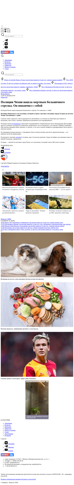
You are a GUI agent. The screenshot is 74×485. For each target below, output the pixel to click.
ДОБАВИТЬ (5, 166)
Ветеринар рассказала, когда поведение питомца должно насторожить (22, 279)
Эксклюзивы (9, 434)
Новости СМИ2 (6, 219)
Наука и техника (10, 430)
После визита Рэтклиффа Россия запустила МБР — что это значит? (60, 188)
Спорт (7, 432)
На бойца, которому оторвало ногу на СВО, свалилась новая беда (60, 212)
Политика (8, 427)
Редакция (8, 435)
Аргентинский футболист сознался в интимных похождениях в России (13, 188)
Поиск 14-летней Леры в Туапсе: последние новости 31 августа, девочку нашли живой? (33, 80)
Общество (4, 97)
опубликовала (16, 124)
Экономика (8, 423)
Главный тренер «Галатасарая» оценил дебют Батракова (18, 378)
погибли (18, 137)
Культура (8, 425)
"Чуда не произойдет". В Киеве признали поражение (35, 212)
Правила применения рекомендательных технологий (18, 479)
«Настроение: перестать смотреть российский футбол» (13, 212)
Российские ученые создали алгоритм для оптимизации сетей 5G (36, 189)
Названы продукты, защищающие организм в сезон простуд (19, 329)
